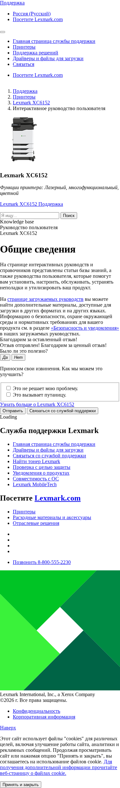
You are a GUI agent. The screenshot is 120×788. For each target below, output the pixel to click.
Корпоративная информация (44, 717)
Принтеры (24, 97)
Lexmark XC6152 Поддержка (31, 204)
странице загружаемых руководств (45, 299)
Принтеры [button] (24, 47)
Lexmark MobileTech (35, 484)
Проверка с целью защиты (41, 467)
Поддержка (25, 91)
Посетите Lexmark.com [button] (38, 19)
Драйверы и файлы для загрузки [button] (48, 58)
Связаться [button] (23, 64)
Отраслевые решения (36, 523)
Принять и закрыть (21, 784)
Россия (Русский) (32, 13)
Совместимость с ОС (36, 478)
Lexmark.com (58, 498)
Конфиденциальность (36, 711)
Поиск (69, 215)
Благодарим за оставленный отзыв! (38, 339)
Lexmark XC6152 (31, 102)
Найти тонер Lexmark (36, 461)
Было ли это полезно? (24, 351)
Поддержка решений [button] (35, 52)
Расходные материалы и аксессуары (52, 517)
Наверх (8, 727)
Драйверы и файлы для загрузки (48, 450)
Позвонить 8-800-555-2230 (42, 562)
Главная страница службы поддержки (54, 444)
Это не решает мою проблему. (45, 388)
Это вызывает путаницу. (39, 395)
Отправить (13, 410)
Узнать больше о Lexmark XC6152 (37, 404)
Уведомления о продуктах (41, 473)
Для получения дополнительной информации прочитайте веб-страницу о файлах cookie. (58, 767)
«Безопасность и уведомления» (85, 328)
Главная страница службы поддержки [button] (54, 41)
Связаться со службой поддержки (62, 410)
